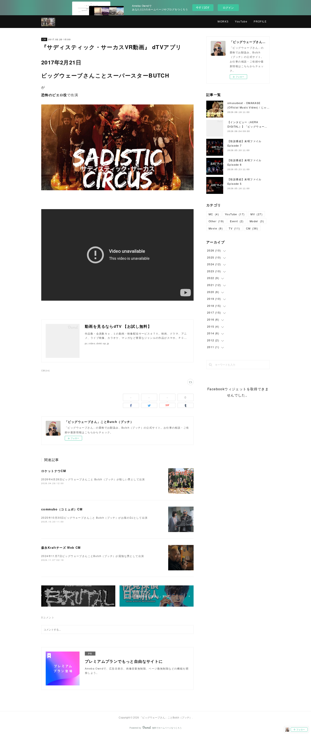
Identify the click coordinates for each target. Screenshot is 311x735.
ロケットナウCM (53, 471)
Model (257, 221)
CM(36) (45, 370)
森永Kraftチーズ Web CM (61, 547)
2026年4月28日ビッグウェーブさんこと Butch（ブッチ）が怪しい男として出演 (93, 479)
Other (216, 221)
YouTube (241, 21)
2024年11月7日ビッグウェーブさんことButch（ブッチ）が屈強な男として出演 (92, 556)
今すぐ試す (203, 7)
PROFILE (260, 21)
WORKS (222, 21)
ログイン (228, 8)
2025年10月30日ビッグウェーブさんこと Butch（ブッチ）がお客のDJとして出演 (94, 517)
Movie (216, 228)
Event (237, 221)
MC (214, 214)
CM (44, 39)
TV (234, 228)
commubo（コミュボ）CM (62, 509)
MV (256, 214)
